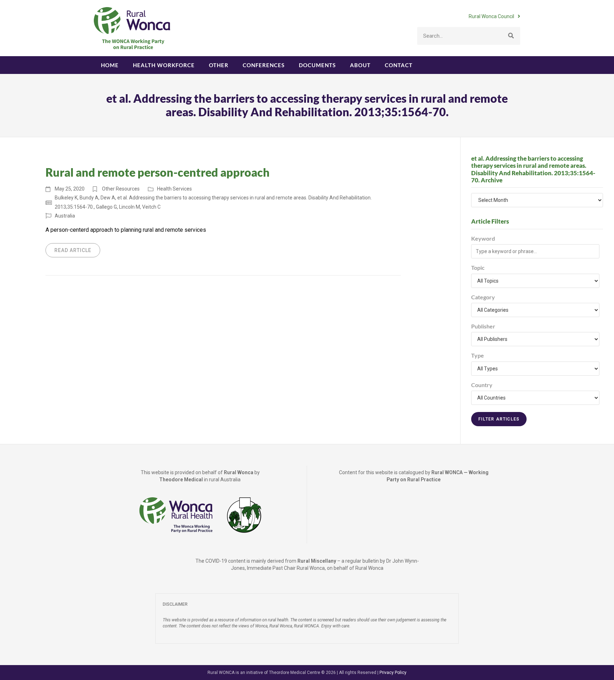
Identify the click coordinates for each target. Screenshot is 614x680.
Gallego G (106, 207)
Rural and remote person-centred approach (157, 172)
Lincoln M (129, 207)
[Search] (511, 36)
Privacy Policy (392, 672)
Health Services (174, 189)
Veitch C (151, 207)
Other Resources (121, 189)
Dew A (108, 197)
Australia (65, 216)
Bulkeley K (66, 197)
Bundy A (89, 197)
